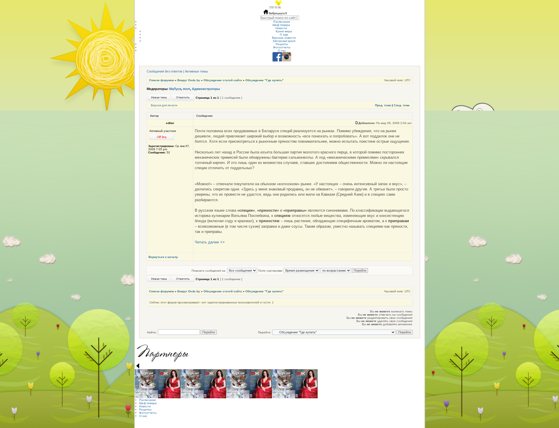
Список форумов (161, 80)
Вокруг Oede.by (188, 80)
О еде (284, 34)
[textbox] (278, 17)
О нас (282, 50)
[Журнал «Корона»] (146, 383)
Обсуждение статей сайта (223, 80)
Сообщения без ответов (164, 71)
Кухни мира (284, 31)
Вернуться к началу (163, 257)
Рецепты (282, 44)
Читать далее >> (210, 242)
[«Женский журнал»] (169, 383)
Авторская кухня (284, 41)
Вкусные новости (284, 37)
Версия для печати (164, 105)
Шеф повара (281, 24)
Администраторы (206, 89)
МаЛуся (175, 89)
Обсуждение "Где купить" (264, 80)
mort (186, 89)
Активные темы (196, 71)
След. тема (402, 105)
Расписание (281, 21)
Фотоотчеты (281, 47)
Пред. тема (383, 105)
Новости (281, 28)
